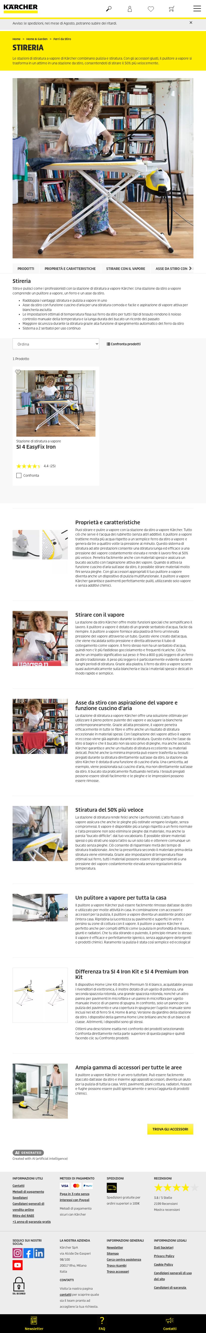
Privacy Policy (164, 1256)
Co (156, 1273)
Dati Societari (163, 1247)
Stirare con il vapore (125, 269)
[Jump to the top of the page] (193, 1304)
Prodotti (26, 269)
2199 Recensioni (166, 1204)
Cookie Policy (163, 1264)
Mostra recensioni (167, 1210)
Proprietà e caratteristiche (70, 269)
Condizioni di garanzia (170, 1287)
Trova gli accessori (170, 1129)
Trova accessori (118, 1271)
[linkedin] (39, 1253)
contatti (65, 1294)
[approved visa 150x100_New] (65, 1186)
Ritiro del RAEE (23, 1216)
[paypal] (88, 1186)
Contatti (18, 1186)
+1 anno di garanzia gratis (32, 1222)
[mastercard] (76, 1186)
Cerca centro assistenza (124, 1259)
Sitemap (113, 1253)
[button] (190, 268)
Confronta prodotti (125, 344)
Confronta (31, 475)
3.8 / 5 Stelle (163, 1198)
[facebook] (28, 1253)
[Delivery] (112, 1188)
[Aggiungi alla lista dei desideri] (18, 372)
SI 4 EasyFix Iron (36, 447)
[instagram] (18, 1253)
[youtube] (18, 1265)
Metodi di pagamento (28, 1192)
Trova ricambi (116, 1265)
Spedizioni (20, 1198)
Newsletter (115, 1247)
